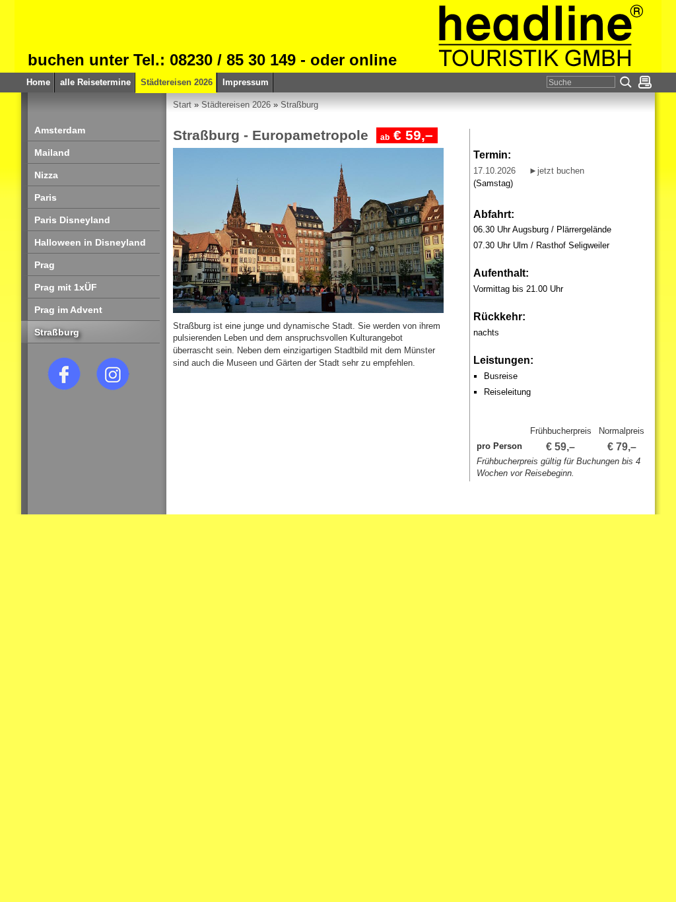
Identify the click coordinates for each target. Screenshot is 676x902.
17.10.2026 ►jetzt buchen (528, 171)
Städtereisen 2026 (236, 105)
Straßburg (299, 105)
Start (182, 105)
